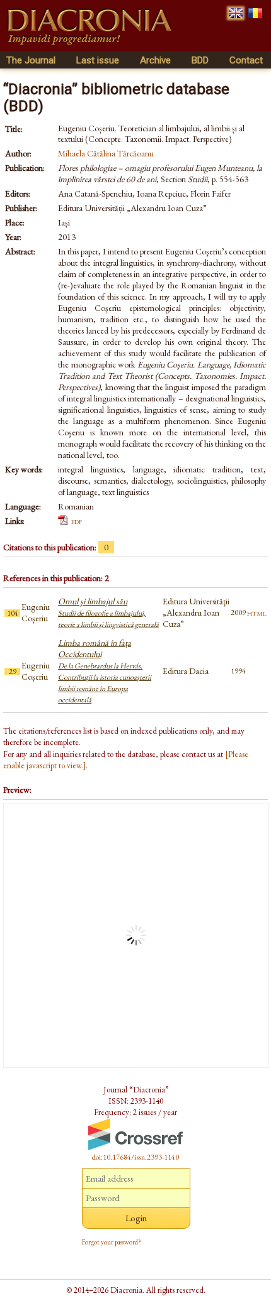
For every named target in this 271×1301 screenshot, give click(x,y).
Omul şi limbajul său (108, 612)
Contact (246, 60)
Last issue (97, 60)
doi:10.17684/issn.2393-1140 (135, 1157)
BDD (200, 60)
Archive (155, 60)
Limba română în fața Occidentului (104, 671)
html (257, 612)
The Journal (30, 60)
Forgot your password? (111, 1242)
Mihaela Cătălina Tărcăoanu (106, 153)
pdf (76, 520)
